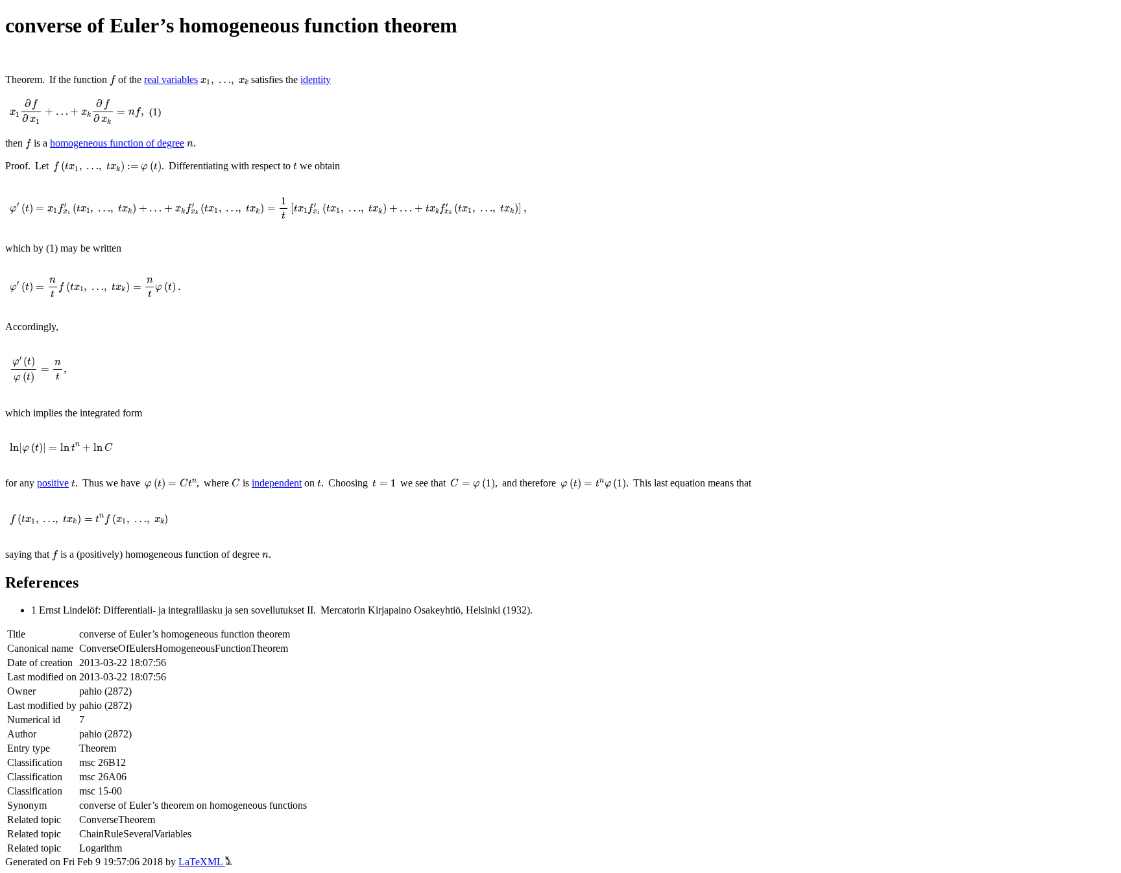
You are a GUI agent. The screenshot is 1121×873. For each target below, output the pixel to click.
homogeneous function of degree (117, 143)
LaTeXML (201, 861)
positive (53, 482)
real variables (171, 79)
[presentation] (112, 80)
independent (277, 482)
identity (315, 79)
